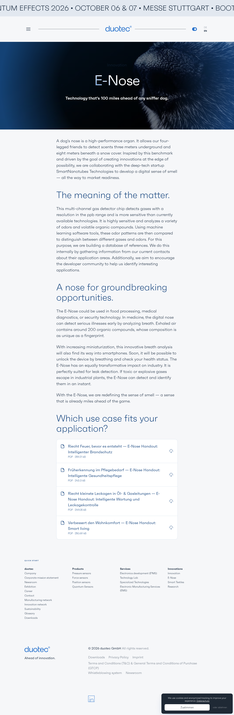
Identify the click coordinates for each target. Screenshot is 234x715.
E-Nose (172, 577)
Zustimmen (187, 707)
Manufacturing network (38, 600)
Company (30, 573)
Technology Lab (129, 577)
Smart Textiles (176, 582)
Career (28, 591)
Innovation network (36, 604)
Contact (29, 595)
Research (173, 586)
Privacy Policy (119, 657)
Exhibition (30, 586)
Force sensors (80, 577)
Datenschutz (203, 700)
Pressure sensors (81, 573)
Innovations (175, 568)
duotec (29, 568)
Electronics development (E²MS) (138, 573)
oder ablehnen (220, 707)
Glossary (30, 613)
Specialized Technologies (134, 582)
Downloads (31, 617)
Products (78, 568)
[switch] (194, 29)
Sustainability (33, 608)
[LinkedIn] (91, 699)
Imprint (137, 657)
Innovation (174, 573)
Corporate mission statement (42, 577)
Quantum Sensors (82, 586)
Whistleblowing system (105, 673)
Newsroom (31, 582)
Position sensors (81, 582)
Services (125, 568)
